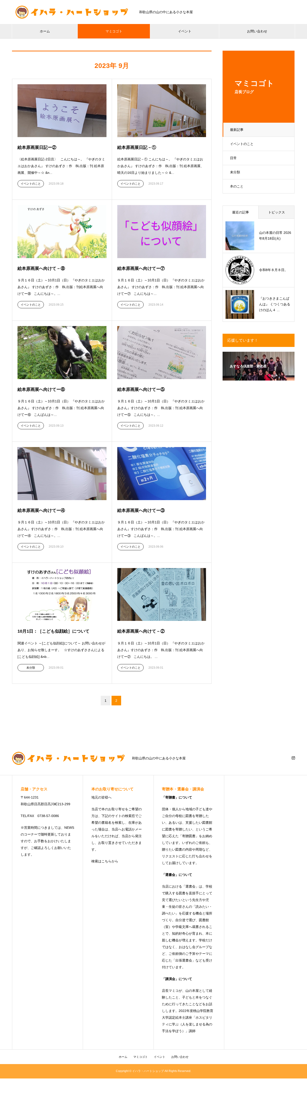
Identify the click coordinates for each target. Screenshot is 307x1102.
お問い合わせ (257, 31)
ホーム (45, 31)
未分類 (235, 172)
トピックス (276, 212)
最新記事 (236, 130)
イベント (184, 31)
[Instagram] (293, 758)
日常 (233, 158)
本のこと (236, 186)
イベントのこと (242, 144)
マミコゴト (114, 31)
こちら (106, 861)
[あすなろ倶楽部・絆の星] (259, 377)
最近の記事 (240, 212)
